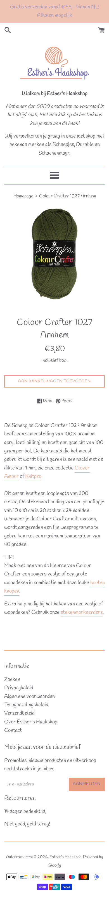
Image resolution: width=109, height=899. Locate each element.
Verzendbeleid (19, 713)
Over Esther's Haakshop (30, 722)
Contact (13, 730)
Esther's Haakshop (65, 857)
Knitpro (33, 476)
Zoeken (12, 679)
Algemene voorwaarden (29, 696)
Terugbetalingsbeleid (26, 705)
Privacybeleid (18, 688)
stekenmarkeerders (82, 612)
